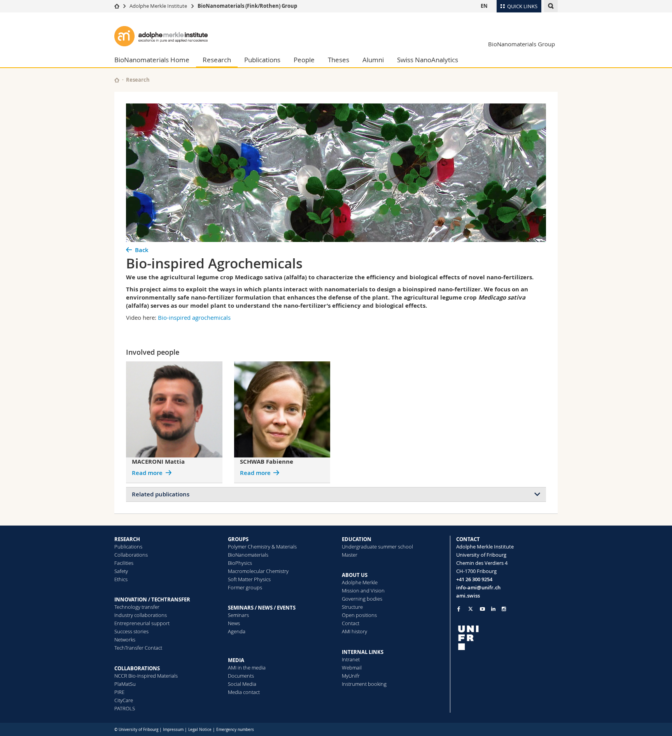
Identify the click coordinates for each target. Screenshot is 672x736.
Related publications (160, 494)
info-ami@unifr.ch (478, 587)
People (304, 59)
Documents (241, 675)
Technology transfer (136, 606)
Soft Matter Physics (249, 579)
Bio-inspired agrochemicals (194, 317)
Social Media (242, 683)
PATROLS (124, 708)
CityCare (123, 700)
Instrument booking (364, 683)
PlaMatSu (125, 683)
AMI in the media (247, 667)
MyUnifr (351, 675)
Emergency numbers (235, 729)
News (234, 623)
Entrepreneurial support (142, 623)
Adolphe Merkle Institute (158, 5)
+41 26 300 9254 (474, 579)
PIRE (119, 692)
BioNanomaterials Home (151, 59)
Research (217, 59)
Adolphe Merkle (360, 582)
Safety (121, 571)
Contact (350, 623)
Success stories (131, 631)
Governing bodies (362, 598)
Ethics (121, 579)
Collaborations (131, 554)
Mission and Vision (363, 590)
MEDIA (236, 660)
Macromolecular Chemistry (258, 571)
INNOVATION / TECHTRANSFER (152, 599)
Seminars (238, 615)
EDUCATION (356, 539)
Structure (352, 606)
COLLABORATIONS (137, 668)
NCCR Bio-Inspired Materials (146, 675)
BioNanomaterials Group (521, 44)
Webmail (352, 667)
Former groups (245, 587)
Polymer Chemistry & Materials (262, 546)
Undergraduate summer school (377, 546)
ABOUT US (355, 574)
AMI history (354, 631)
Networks (124, 639)
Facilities (123, 562)
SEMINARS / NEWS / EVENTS (262, 607)
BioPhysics (240, 562)
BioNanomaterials (248, 554)
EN (484, 5)
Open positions (359, 615)
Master (349, 554)
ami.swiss (468, 595)
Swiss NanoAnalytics (427, 59)
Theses (338, 59)
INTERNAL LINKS (362, 651)
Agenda (236, 631)
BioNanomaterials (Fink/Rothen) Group (247, 5)
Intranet (351, 659)
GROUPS (238, 539)
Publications (262, 59)
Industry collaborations (140, 615)
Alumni (373, 59)
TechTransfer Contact (138, 647)
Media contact (244, 692)
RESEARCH (127, 539)
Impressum (173, 729)
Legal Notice (200, 729)
